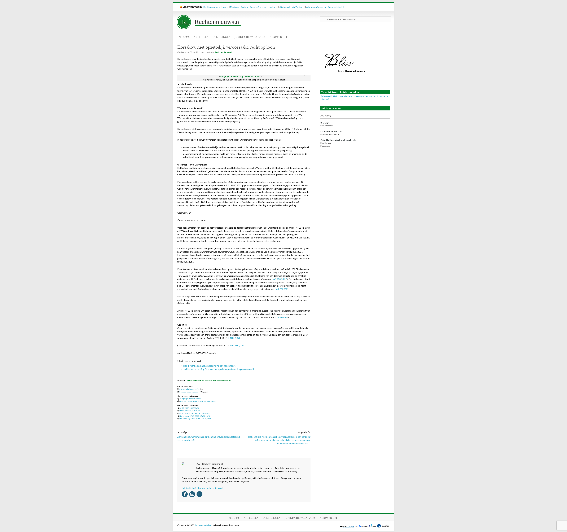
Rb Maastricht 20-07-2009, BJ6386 (194, 413)
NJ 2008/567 (281, 317)
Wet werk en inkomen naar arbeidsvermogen (198, 401)
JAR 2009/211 (282, 289)
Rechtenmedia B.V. (203, 525)
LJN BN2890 (234, 338)
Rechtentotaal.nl (336, 7)
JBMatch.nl (284, 7)
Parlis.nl (244, 7)
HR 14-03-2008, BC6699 (190, 411)
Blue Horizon (325, 143)
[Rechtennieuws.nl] (209, 28)
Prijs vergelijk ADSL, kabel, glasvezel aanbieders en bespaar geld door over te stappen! (244, 79)
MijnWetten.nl (298, 7)
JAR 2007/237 (279, 279)
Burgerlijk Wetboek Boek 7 (190, 398)
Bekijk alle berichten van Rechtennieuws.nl (202, 488)
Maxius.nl (234, 7)
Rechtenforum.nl (258, 7)
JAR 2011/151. (237, 345)
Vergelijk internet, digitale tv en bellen (240, 76)
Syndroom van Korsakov (189, 392)
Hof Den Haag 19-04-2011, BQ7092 (195, 419)
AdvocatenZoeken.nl (316, 7)
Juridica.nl (272, 7)
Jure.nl (225, 7)
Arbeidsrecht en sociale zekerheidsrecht (208, 380)
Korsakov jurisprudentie (189, 389)
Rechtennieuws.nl (211, 7)
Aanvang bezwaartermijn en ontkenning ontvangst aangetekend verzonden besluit (208, 438)
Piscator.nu (325, 146)
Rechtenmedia (326, 125)
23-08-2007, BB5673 (189, 408)
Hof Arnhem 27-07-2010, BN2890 (194, 416)
